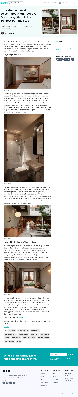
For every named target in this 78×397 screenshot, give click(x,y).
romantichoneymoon (29, 337)
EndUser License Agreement (60, 393)
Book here (22, 317)
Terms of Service (68, 358)
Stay (19, 26)
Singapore (55, 382)
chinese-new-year (23, 330)
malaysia (11, 341)
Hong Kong (55, 379)
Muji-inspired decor (61, 45)
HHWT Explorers (44, 382)
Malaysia (8, 26)
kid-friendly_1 (35, 330)
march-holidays (23, 334)
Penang (14, 26)
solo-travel (12, 330)
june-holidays (45, 334)
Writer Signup (43, 385)
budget (6, 337)
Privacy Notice (53, 359)
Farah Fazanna (9, 33)
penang (19, 341)
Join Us (42, 379)
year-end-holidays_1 (10, 334)
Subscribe (70, 354)
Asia (3, 26)
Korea (54, 376)
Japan (54, 373)
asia (5, 341)
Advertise (42, 373)
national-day (34, 334)
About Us (42, 376)
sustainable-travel (43, 337)
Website (6, 327)
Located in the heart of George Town (63, 48)
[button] (46, 3)
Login (74, 3)
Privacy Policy (73, 393)
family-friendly (16, 337)
